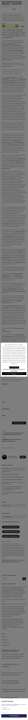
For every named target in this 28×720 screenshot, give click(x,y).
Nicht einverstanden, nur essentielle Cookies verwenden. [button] (14, 373)
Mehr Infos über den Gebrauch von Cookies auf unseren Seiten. (14, 370)
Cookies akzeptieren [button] (14, 367)
